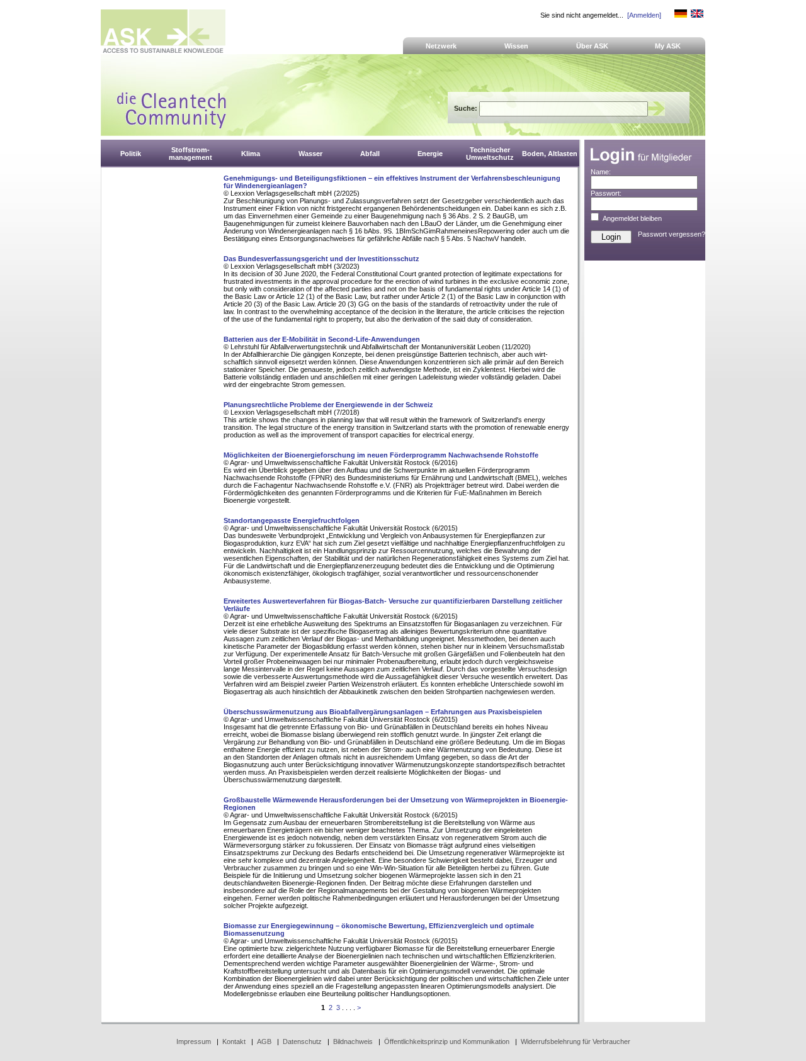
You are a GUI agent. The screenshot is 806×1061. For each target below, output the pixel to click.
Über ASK (592, 46)
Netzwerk (441, 46)
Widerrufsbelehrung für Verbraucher (575, 1041)
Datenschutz (302, 1041)
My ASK (668, 46)
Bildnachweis (353, 1041)
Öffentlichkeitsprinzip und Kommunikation (446, 1041)
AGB (264, 1041)
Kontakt (234, 1041)
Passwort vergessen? (671, 234)
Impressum (193, 1041)
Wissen (516, 46)
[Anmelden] (644, 15)
